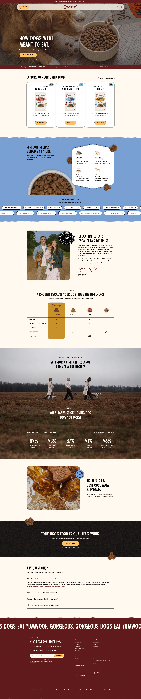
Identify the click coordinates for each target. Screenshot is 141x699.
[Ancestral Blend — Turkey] (100, 104)
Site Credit (107, 689)
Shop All (24, 6)
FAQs (94, 644)
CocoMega (77, 650)
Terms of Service (56, 689)
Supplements (78, 646)
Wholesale (95, 646)
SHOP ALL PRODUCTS (106, 78)
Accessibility (79, 689)
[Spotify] (83, 675)
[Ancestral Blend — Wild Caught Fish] (70, 104)
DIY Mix (77, 644)
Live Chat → (77, 658)
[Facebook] (80, 675)
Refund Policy (89, 689)
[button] (121, 7)
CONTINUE (59, 655)
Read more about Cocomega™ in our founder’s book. (49, 586)
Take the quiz (28, 55)
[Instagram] (76, 675)
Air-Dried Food (78, 642)
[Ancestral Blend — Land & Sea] (41, 104)
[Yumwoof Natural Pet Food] (70, 7)
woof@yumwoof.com (80, 660)
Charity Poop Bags (79, 648)
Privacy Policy (39, 661)
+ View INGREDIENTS (40, 118)
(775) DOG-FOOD (79, 663)
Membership (96, 642)
